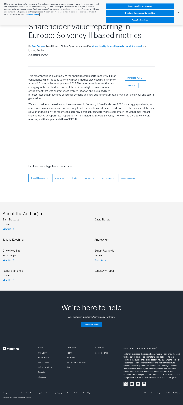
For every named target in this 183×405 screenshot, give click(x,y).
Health (69, 353)
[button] (126, 384)
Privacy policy (39, 393)
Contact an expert (91, 325)
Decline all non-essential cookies (140, 13)
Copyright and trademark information (13, 393)
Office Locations (45, 367)
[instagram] (144, 384)
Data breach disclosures (73, 393)
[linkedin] (132, 384)
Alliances (42, 377)
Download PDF (133, 78)
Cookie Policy (33, 14)
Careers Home (101, 353)
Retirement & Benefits (76, 362)
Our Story (42, 353)
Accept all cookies (140, 20)
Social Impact (44, 357)
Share (130, 85)
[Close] (179, 12)
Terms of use (29, 393)
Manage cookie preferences (140, 6)
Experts (41, 372)
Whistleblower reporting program (55, 393)
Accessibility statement (89, 393)
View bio (7, 229)
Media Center (44, 362)
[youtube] (138, 384)
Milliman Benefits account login (152, 393)
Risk (68, 367)
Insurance (71, 357)
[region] (91, 12)
